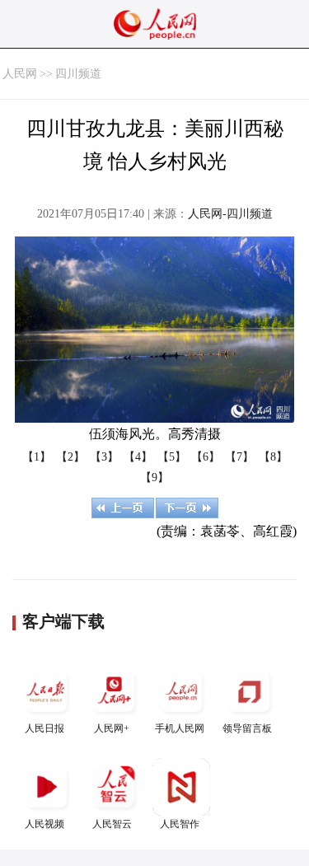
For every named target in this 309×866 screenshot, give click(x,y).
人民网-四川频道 (230, 214)
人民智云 (112, 824)
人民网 (19, 74)
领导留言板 (247, 728)
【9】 (154, 477)
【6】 (205, 457)
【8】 (273, 457)
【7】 (239, 457)
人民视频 (44, 824)
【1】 (36, 457)
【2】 (70, 457)
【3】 (104, 457)
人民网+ (111, 728)
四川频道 (78, 74)
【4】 (138, 457)
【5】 (171, 457)
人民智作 (179, 824)
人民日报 (44, 728)
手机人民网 (179, 728)
